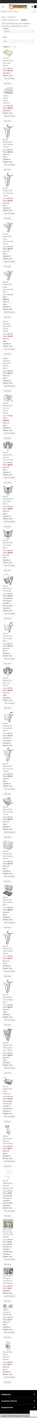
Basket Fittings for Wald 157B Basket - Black (7, 363)
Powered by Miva (28, 1416)
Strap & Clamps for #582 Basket (7, 1312)
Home (3, 17)
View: (5, 37)
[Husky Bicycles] (18, 6)
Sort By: (6, 28)
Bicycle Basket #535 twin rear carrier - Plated (7, 408)
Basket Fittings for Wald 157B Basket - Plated (7, 326)
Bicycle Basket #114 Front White (7, 588)
